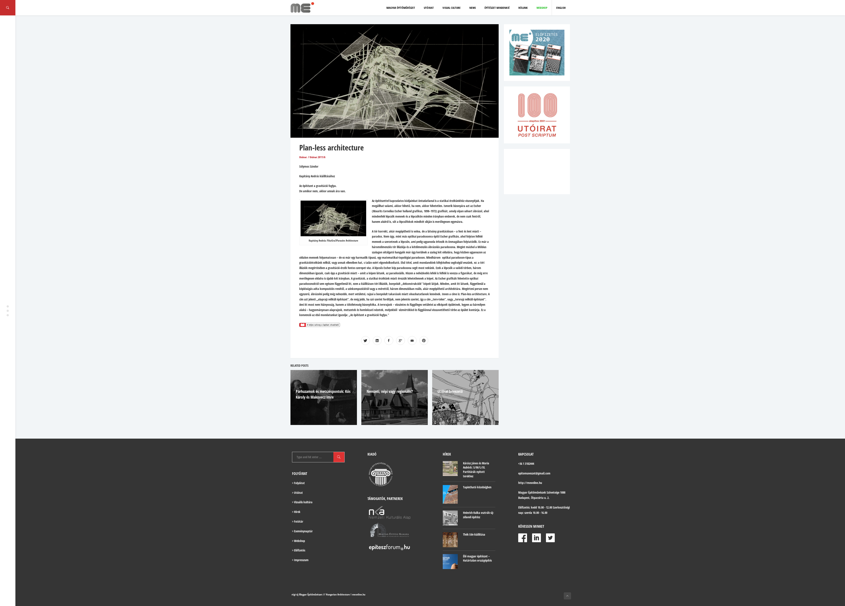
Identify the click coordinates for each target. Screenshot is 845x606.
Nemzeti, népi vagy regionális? (390, 391)
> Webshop (298, 541)
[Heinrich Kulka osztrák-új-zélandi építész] (450, 518)
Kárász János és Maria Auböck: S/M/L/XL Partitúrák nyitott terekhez (476, 469)
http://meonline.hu (530, 483)
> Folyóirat (298, 483)
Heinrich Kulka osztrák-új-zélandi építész (478, 515)
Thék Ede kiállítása (474, 534)
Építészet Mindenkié (497, 8)
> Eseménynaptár (302, 531)
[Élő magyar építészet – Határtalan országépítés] (450, 561)
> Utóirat (297, 493)
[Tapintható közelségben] (450, 494)
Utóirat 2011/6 (317, 157)
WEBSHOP (541, 8)
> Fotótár (297, 521)
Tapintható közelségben (477, 487)
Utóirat (429, 8)
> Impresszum (300, 560)
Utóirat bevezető (450, 391)
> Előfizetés (298, 550)
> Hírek (296, 512)
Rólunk (523, 8)
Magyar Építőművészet (400, 8)
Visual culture (452, 8)
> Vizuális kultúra (302, 502)
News (472, 8)
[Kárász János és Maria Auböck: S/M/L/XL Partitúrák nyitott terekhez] (450, 468)
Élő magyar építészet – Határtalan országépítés (477, 558)
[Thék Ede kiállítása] (450, 539)
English (561, 8)
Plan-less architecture (331, 147)
